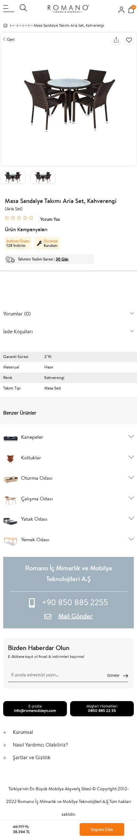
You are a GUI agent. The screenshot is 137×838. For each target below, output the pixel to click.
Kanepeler (32, 437)
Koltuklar (31, 458)
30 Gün (62, 259)
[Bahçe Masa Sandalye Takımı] (29, 25)
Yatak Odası (34, 519)
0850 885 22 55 (102, 711)
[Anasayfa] (10, 25)
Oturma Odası (37, 478)
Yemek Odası (35, 540)
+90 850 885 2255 (75, 603)
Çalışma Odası (37, 499)
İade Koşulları (18, 331)
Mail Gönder (75, 616)
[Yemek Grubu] (23, 25)
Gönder (113, 676)
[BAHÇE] (17, 25)
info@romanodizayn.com (35, 711)
